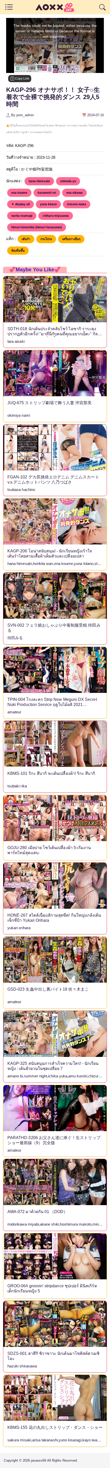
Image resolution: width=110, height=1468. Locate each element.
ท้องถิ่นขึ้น (18, 250)
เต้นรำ (26, 239)
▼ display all (20, 204)
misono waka (76, 204)
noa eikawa (74, 193)
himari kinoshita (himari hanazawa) (36, 227)
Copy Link (21, 78)
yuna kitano (48, 204)
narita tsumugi (21, 216)
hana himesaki (39, 181)
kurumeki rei (47, 193)
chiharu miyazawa (55, 216)
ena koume (19, 193)
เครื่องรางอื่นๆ (71, 239)
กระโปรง (46, 239)
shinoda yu (68, 181)
